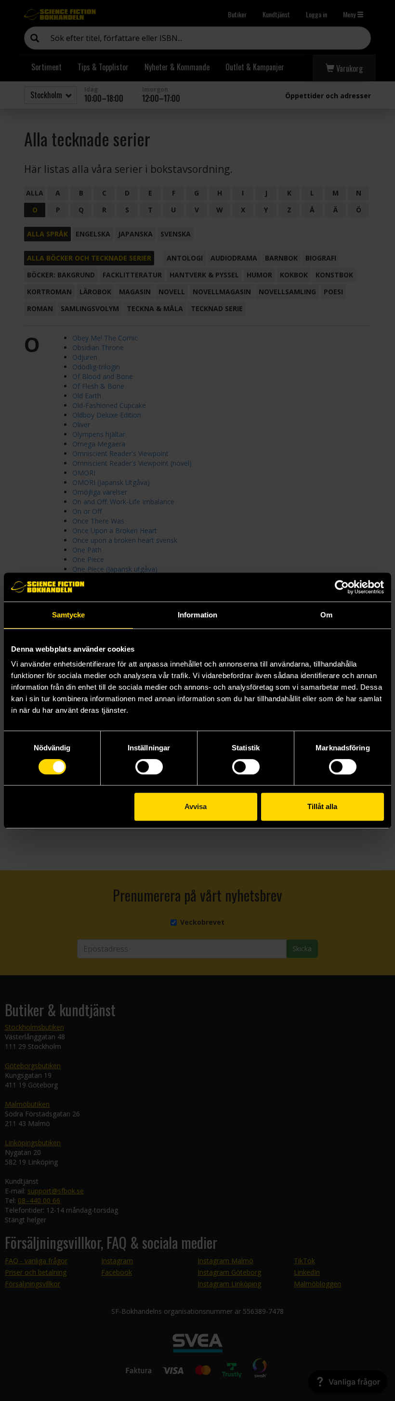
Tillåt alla (322, 806)
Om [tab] (326, 615)
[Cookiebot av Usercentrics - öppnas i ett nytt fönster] (342, 587)
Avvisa (195, 806)
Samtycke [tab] (68, 615)
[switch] (149, 766)
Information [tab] (197, 615)
